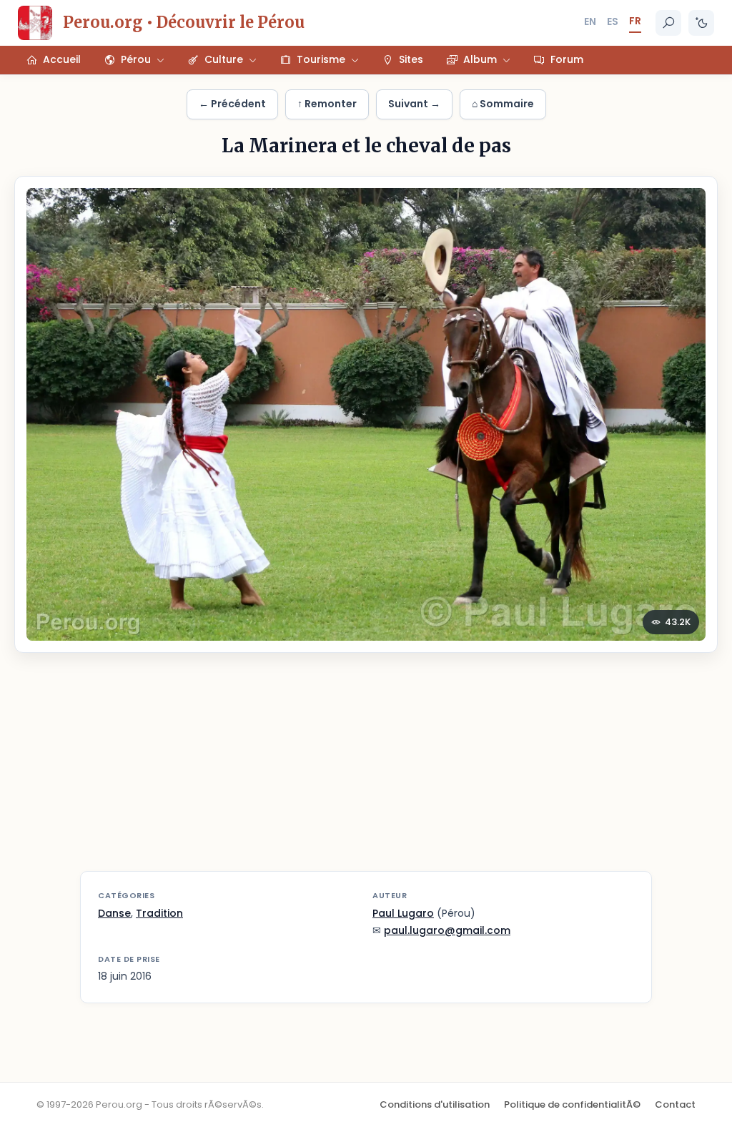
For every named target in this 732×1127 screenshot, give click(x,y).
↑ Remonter (327, 104)
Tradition (159, 913)
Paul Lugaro (403, 913)
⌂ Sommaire (503, 104)
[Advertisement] (366, 771)
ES (612, 21)
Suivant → (414, 104)
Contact (675, 1104)
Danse (114, 913)
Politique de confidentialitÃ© (572, 1104)
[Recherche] (668, 23)
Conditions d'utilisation (435, 1104)
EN (590, 21)
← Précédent (232, 104)
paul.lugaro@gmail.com (447, 930)
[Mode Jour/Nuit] (701, 23)
